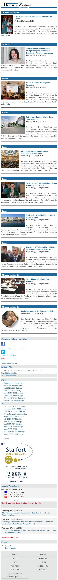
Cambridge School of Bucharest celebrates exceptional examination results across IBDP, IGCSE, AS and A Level (27, 522)
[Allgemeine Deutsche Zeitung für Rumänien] (20, 5)
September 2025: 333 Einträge (15, 414)
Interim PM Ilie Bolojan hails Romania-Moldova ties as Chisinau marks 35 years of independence (29, 531)
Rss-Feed (15, 566)
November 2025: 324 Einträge (15, 409)
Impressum (43, 566)
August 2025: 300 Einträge (14, 416)
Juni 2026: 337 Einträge (13, 388)
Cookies (43, 569)
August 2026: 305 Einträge (14, 383)
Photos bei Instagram (9, 363)
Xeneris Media (10, 548)
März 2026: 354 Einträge (13, 395)
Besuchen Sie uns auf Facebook (13, 348)
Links (43, 562)
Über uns (15, 554)
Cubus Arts (9, 545)
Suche (43, 554)
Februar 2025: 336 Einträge (14, 431)
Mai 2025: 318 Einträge (13, 424)
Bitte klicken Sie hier (9, 373)
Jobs (15, 562)
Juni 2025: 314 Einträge (13, 421)
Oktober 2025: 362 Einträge (14, 411)
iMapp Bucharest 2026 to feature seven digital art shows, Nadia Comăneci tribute (26, 513)
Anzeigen (43, 558)
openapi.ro (13, 500)
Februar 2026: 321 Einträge (14, 398)
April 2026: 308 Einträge (13, 393)
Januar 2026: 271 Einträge (14, 400)
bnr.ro (20, 500)
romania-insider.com (10, 537)
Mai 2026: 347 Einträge (13, 390)
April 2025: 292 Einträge (13, 426)
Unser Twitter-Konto (8, 355)
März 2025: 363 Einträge (13, 429)
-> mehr (6, 438)
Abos (15, 558)
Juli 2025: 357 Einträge (13, 419)
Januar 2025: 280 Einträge (14, 434)
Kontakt (15, 569)
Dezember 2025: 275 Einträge (15, 406)
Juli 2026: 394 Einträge (13, 385)
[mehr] (7, 35)
